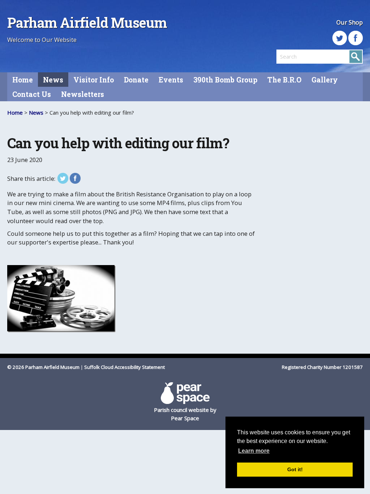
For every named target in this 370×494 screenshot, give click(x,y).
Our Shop (349, 22)
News (53, 79)
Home (22, 79)
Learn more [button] (254, 451)
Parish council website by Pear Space (185, 414)
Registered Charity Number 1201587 (322, 367)
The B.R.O (284, 79)
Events (171, 79)
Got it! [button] (295, 469)
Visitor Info (93, 79)
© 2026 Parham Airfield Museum (43, 367)
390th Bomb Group (225, 79)
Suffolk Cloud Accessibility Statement (124, 367)
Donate (136, 79)
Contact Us (31, 94)
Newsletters (82, 94)
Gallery (324, 79)
